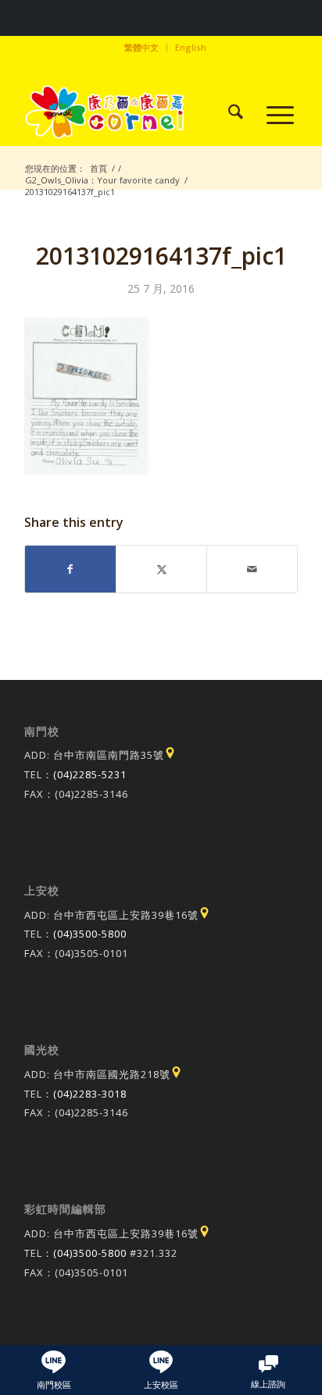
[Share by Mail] (252, 569)
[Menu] (272, 114)
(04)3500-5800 (90, 934)
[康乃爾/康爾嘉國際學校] (133, 114)
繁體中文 (141, 47)
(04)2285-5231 (90, 774)
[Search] (228, 114)
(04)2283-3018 (90, 1094)
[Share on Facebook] (70, 569)
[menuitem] (141, 48)
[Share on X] (161, 569)
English (190, 47)
